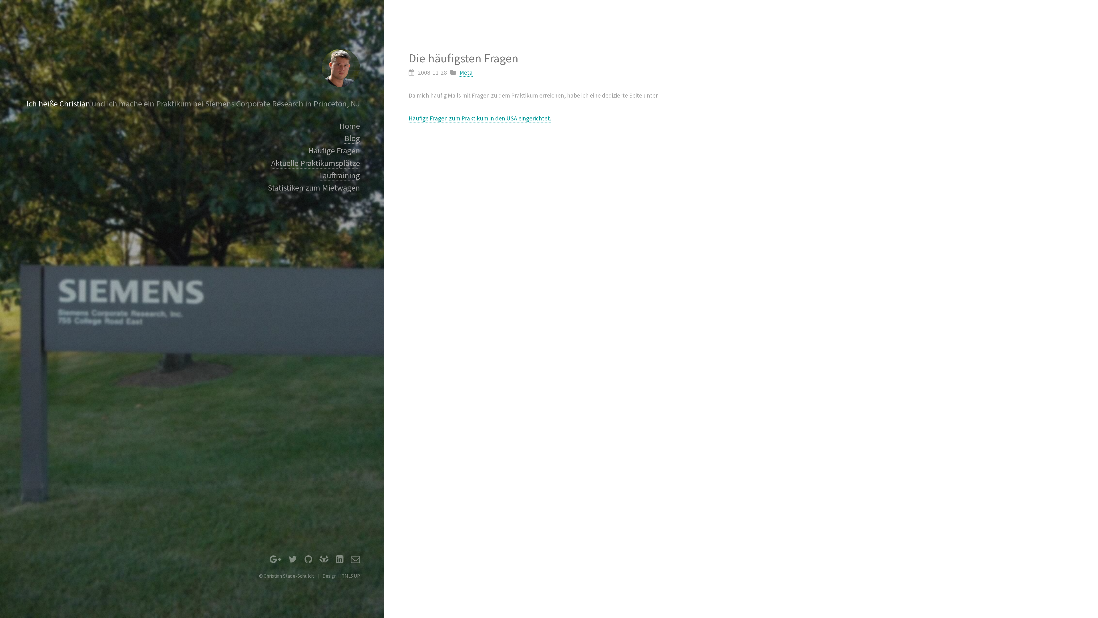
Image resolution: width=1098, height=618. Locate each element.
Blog (352, 138)
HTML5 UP (349, 576)
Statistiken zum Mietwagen (314, 188)
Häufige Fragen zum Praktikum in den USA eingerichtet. (480, 118)
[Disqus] (549, 207)
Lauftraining (339, 175)
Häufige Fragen (334, 150)
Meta (466, 72)
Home (349, 126)
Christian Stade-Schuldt (289, 576)
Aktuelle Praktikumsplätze (315, 163)
